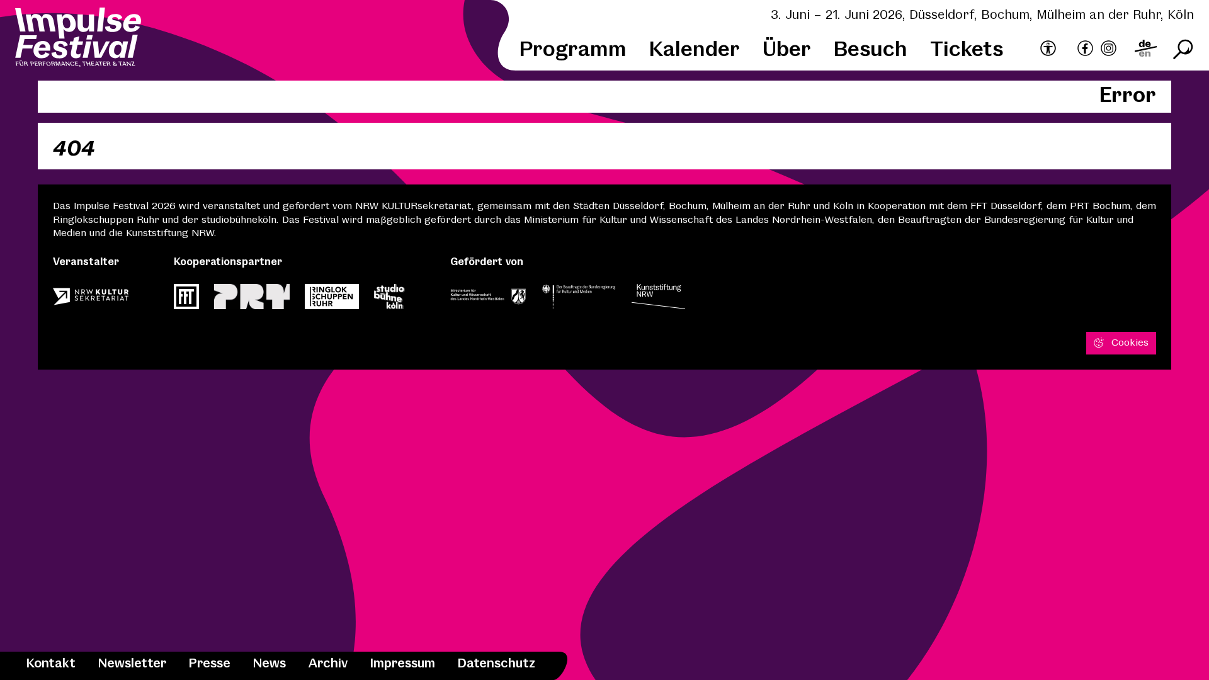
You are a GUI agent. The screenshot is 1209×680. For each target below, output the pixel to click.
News (269, 664)
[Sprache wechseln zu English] (1146, 50)
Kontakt (51, 664)
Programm (573, 50)
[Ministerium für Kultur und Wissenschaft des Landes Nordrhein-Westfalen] (488, 300)
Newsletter (132, 664)
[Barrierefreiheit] (1048, 49)
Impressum (402, 664)
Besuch (870, 50)
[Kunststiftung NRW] (658, 300)
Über (787, 50)
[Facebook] (1085, 50)
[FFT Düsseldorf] (186, 300)
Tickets (966, 50)
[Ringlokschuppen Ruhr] (332, 300)
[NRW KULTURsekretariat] (90, 300)
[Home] (78, 39)
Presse (209, 664)
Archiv (328, 664)
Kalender (694, 50)
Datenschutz (496, 664)
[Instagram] (1109, 50)
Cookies (1130, 342)
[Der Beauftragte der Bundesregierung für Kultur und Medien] (578, 300)
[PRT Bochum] (252, 300)
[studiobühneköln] (389, 300)
